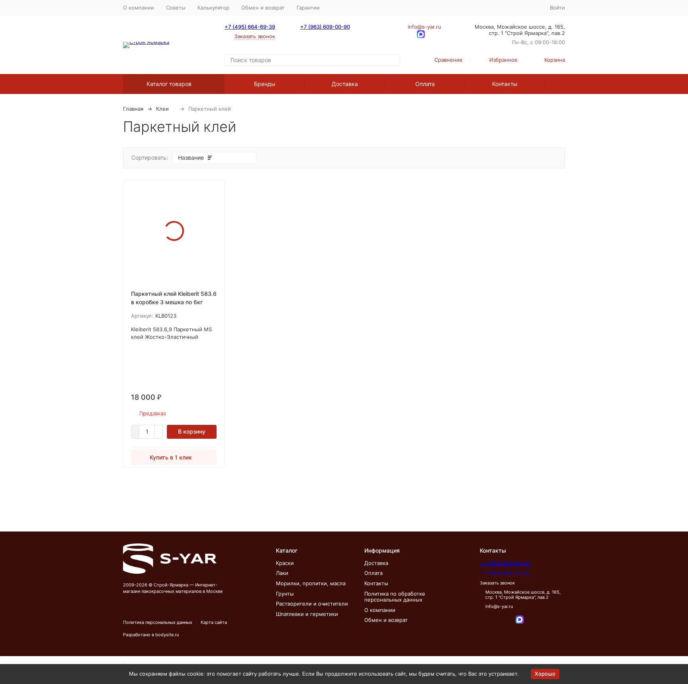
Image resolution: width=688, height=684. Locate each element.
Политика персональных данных (157, 622)
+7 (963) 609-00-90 (325, 26)
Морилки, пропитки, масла (311, 583)
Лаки (282, 573)
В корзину (191, 431)
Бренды (265, 83)
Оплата (425, 83)
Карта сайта (214, 622)
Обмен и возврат (263, 7)
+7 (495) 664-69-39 (250, 26)
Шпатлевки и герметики (307, 614)
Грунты (285, 593)
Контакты (505, 83)
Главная (133, 109)
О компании (138, 7)
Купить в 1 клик (171, 457)
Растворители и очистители (312, 603)
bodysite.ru (167, 634)
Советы (176, 7)
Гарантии (308, 7)
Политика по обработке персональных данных (394, 596)
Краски (285, 563)
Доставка (345, 83)
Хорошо (545, 673)
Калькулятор (213, 7)
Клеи (162, 109)
